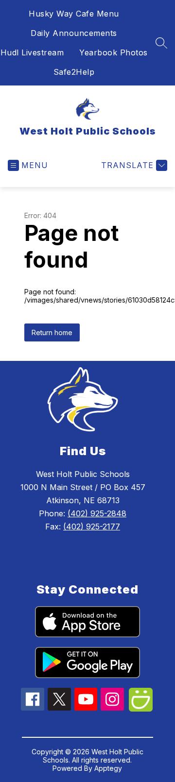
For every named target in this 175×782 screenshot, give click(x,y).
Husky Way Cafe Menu (74, 13)
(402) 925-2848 (97, 513)
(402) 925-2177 (91, 526)
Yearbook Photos (113, 52)
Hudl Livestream (32, 52)
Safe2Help (74, 72)
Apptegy (108, 768)
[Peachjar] (141, 709)
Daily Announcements (74, 33)
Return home (52, 332)
